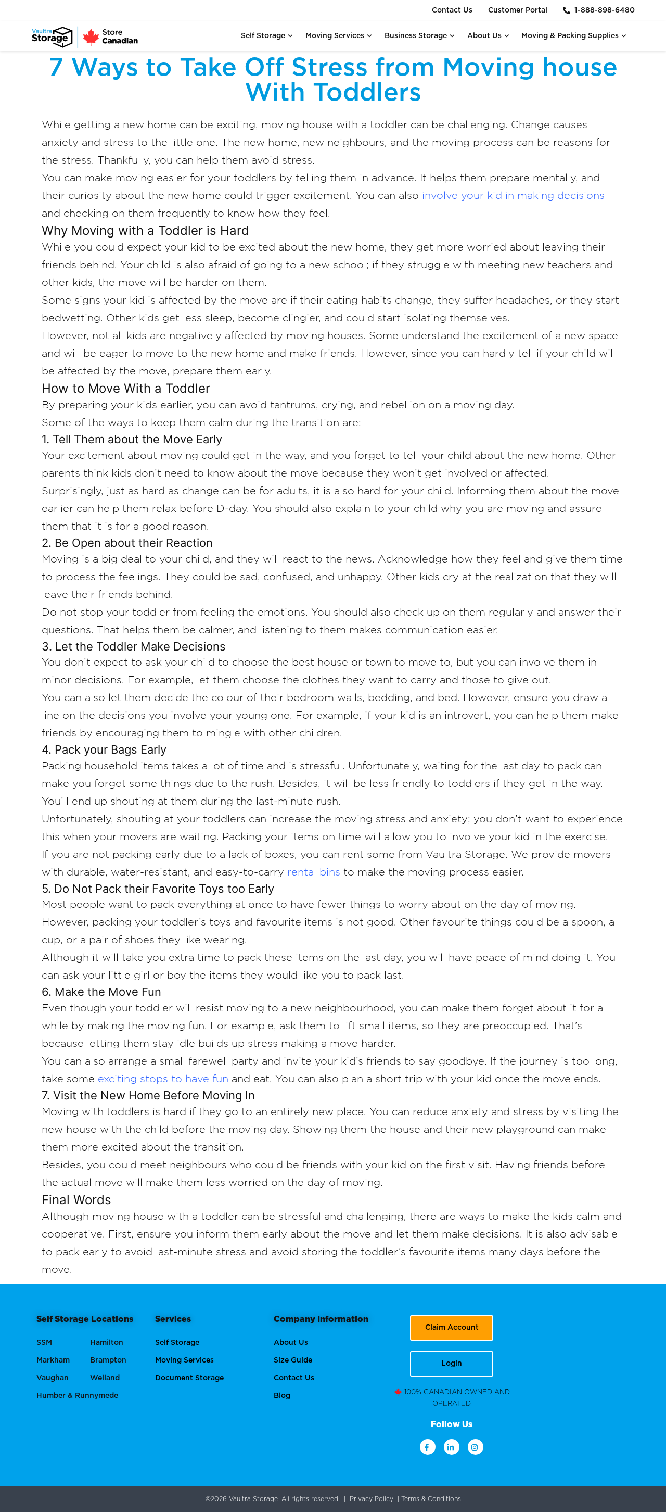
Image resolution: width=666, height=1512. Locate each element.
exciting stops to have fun (163, 1079)
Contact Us (452, 10)
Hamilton (106, 1342)
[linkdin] (451, 1447)
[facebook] (428, 1447)
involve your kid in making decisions (513, 196)
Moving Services (334, 36)
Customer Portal (517, 10)
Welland (105, 1378)
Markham (53, 1360)
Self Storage (263, 36)
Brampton (108, 1360)
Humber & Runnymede (77, 1395)
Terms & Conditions (431, 1499)
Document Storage (189, 1378)
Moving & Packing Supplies (570, 36)
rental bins (313, 872)
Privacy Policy (371, 1499)
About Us (484, 36)
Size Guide (293, 1360)
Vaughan (52, 1378)
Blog (282, 1395)
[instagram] (475, 1447)
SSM (44, 1342)
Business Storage (416, 36)
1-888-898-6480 (602, 10)
